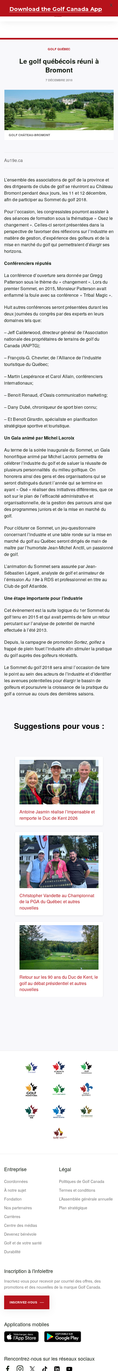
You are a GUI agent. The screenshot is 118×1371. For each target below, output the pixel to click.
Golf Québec (59, 49)
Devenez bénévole (20, 1234)
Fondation (13, 1199)
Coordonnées (16, 1181)
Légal (65, 1169)
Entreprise (15, 1169)
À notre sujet (15, 1190)
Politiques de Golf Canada (81, 1181)
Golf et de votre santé (23, 1243)
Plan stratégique (73, 1207)
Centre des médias (20, 1225)
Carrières (12, 1216)
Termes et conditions (77, 1190)
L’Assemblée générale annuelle (86, 1199)
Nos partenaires (18, 1207)
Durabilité (12, 1251)
